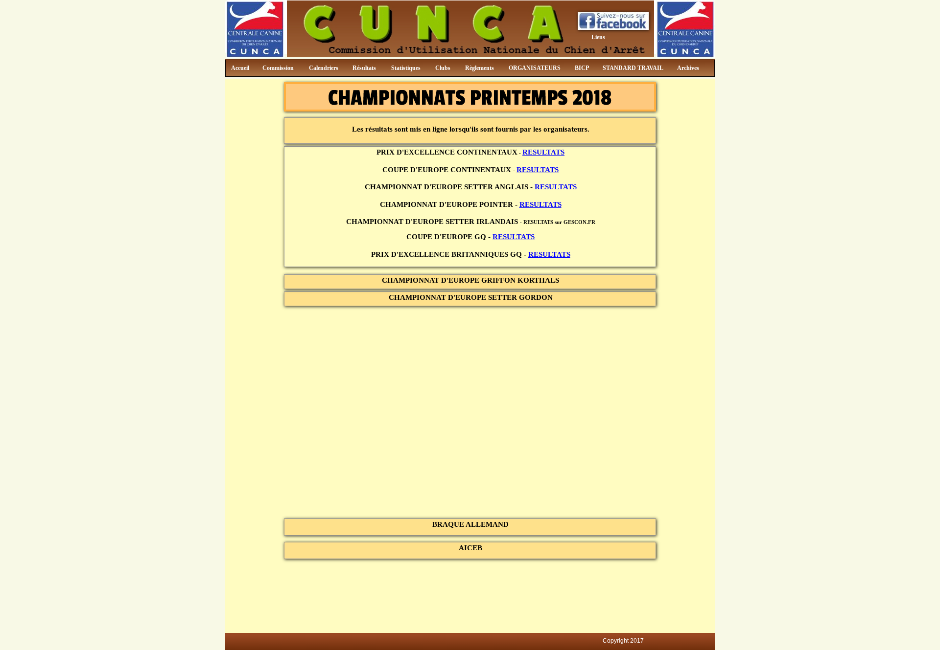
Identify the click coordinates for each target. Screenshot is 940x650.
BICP (582, 68)
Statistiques (406, 68)
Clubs (442, 68)
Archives (688, 68)
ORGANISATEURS (535, 68)
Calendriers (323, 68)
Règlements (479, 68)
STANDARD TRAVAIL (633, 68)
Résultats (364, 68)
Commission (278, 68)
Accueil (240, 68)
